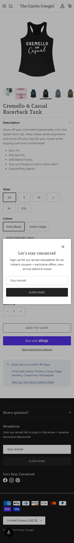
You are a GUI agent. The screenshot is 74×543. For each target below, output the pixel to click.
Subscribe (37, 292)
